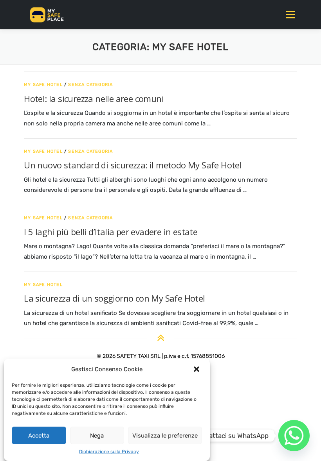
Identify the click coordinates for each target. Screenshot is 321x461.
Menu (290, 14)
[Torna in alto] (161, 338)
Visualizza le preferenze (165, 435)
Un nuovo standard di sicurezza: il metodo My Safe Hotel (133, 165)
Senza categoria (90, 84)
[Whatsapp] (294, 435)
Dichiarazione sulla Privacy (109, 451)
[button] (197, 369)
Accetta (38, 435)
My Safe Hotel (43, 84)
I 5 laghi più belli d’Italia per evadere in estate (110, 232)
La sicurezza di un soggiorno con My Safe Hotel (114, 298)
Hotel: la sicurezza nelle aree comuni (94, 98)
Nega (97, 435)
